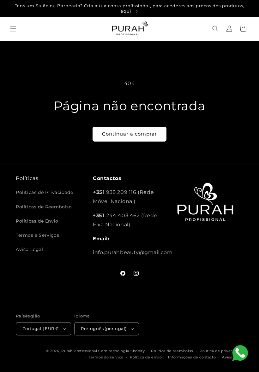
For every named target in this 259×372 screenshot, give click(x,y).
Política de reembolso (172, 351)
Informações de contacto (192, 357)
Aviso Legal (29, 249)
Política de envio (146, 357)
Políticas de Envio (37, 221)
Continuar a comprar (129, 134)
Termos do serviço (106, 357)
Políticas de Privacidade (44, 192)
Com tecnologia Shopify (121, 351)
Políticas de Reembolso (44, 207)
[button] (13, 29)
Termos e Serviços (37, 235)
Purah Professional (79, 351)
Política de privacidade (221, 351)
